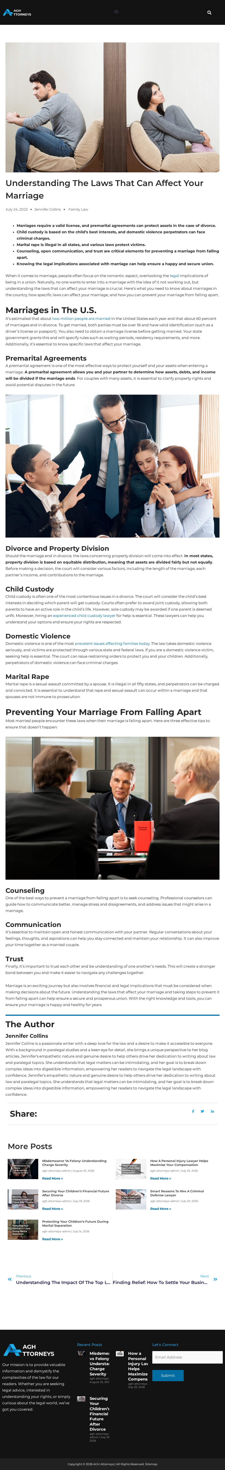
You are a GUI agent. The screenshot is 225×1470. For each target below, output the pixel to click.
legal (174, 276)
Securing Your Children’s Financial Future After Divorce (100, 1414)
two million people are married (81, 318)
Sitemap (151, 1464)
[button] (116, 11)
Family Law (78, 209)
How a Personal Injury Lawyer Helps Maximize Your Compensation (179, 1163)
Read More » (52, 1178)
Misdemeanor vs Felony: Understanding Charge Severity (105, 1364)
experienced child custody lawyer (84, 615)
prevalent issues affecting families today (112, 643)
